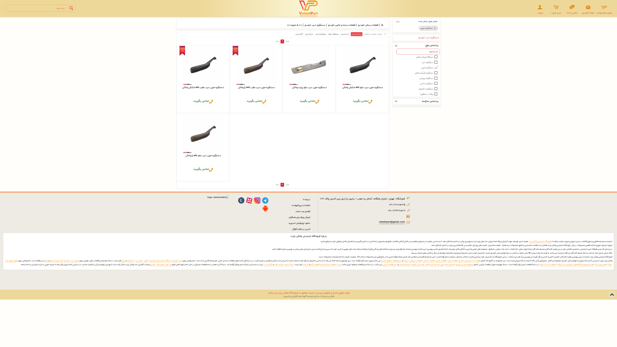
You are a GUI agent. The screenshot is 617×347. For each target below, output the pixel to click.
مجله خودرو (588, 13)
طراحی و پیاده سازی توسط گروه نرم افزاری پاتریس (308, 296)
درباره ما (306, 199)
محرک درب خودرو (71, 260)
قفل (146, 260)
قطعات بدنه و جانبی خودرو (469, 260)
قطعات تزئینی (428, 260)
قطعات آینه (314, 264)
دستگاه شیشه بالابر (424, 57)
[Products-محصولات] (382, 25)
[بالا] (612, 293)
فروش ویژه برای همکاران (299, 217)
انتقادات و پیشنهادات (300, 205)
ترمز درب (138, 260)
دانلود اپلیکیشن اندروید (299, 223)
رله (47, 260)
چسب (339, 264)
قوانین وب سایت (302, 211)
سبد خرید (556, 13)
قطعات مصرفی (416, 260)
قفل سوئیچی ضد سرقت (567, 264)
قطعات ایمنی (440, 260)
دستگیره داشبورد (425, 89)
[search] (37, 8)
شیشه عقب (279, 264)
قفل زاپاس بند (600, 264)
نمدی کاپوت (416, 264)
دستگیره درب (427, 62)
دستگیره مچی (427, 67)
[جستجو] (71, 8)
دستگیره (130, 260)
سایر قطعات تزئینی (389, 264)
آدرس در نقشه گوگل (301, 229)
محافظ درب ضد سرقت (547, 264)
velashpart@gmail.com (392, 222)
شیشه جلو (289, 264)
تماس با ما (572, 13)
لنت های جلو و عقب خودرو (160, 264)
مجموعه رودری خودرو (464, 264)
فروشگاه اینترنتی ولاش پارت (539, 241)
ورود (539, 13)
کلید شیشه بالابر (56, 260)
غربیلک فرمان (404, 264)
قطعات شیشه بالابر (328, 264)
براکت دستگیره (426, 94)
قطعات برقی (452, 260)
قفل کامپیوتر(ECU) (586, 264)
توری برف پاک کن (437, 264)
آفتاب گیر (425, 264)
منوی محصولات (604, 13)
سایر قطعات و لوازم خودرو (391, 260)
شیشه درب (267, 264)
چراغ (123, 260)
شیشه (406, 260)
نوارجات (151, 260)
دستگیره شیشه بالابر (424, 73)
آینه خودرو (177, 260)
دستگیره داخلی (426, 83)
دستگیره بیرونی (426, 78)
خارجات (305, 264)
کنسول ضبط (450, 264)
